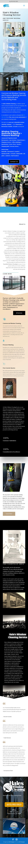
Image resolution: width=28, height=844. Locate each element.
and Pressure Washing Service (11, 19)
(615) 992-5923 (14, 1)
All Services (19, 313)
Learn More (7, 274)
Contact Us (14, 162)
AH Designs (12, 842)
